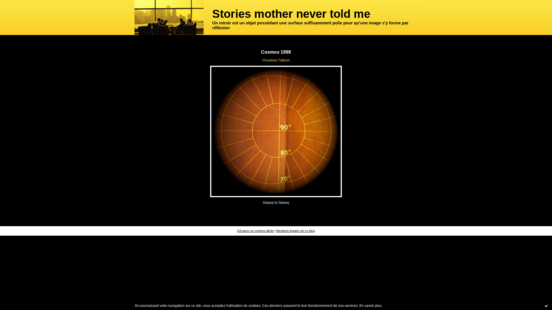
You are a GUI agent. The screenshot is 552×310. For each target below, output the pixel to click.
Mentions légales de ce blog (295, 230)
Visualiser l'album (276, 60)
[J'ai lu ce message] (546, 305)
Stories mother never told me (291, 13)
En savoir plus (370, 306)
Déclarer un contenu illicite (255, 230)
